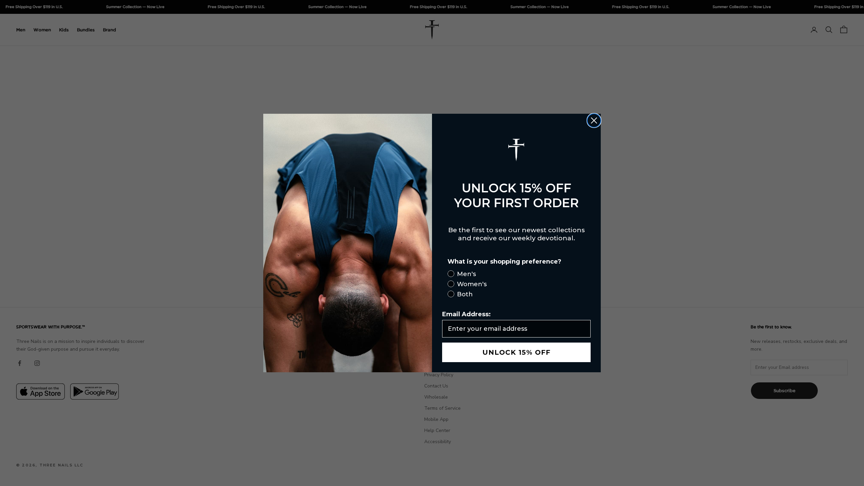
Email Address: (466, 314)
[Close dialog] (594, 120)
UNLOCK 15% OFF (516, 352)
